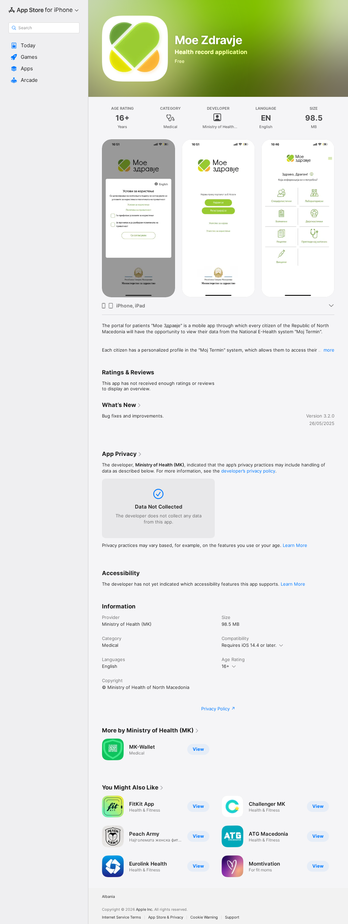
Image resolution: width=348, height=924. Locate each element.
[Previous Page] (95, 218)
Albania (108, 897)
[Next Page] (341, 218)
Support (232, 917)
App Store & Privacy (165, 917)
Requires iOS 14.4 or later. (249, 645)
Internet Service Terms (121, 917)
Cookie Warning (204, 917)
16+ (225, 666)
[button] (44, 45)
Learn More (295, 545)
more (329, 350)
